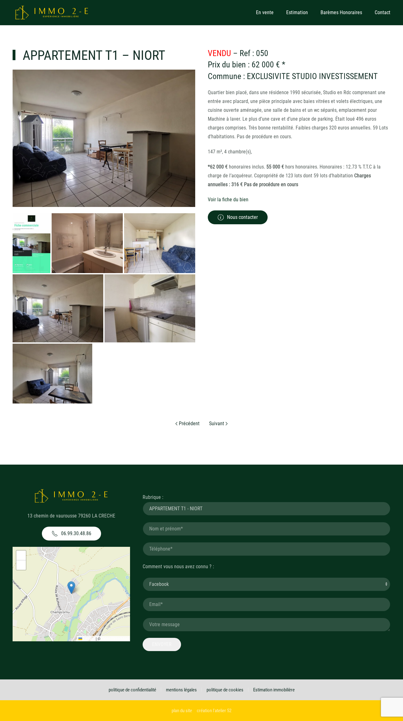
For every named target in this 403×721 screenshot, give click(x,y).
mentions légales (181, 690)
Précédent (189, 423)
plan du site (182, 710)
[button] (71, 587)
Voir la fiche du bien (228, 200)
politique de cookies (225, 690)
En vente (265, 12)
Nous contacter (242, 217)
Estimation (297, 12)
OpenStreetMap (114, 638)
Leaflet (88, 638)
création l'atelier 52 (214, 710)
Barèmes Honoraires (341, 12)
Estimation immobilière (274, 690)
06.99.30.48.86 (76, 533)
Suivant (217, 423)
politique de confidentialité (132, 690)
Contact (382, 12)
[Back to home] (52, 12)
